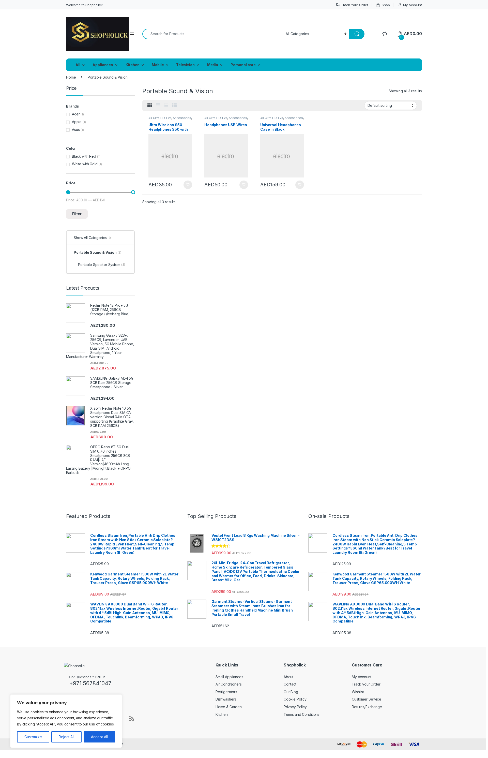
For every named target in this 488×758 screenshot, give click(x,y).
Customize (33, 737)
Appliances (103, 65)
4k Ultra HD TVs (159, 118)
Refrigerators (226, 692)
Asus (76, 129)
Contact (290, 684)
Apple (77, 122)
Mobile (158, 65)
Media (212, 65)
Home (71, 77)
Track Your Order (354, 5)
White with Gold (85, 164)
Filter (77, 214)
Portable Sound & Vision (97, 252)
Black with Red (84, 156)
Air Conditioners (229, 684)
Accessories (182, 118)
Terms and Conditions (301, 714)
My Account (412, 5)
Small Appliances (229, 677)
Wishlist (358, 692)
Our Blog (291, 692)
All (77, 65)
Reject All (66, 737)
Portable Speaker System (101, 264)
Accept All (99, 737)
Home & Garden (229, 707)
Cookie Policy (295, 699)
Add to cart (188, 185)
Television (185, 65)
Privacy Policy (295, 707)
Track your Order (366, 684)
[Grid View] (149, 105)
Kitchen (133, 65)
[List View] (166, 105)
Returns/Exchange (367, 707)
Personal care (243, 65)
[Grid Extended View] (158, 105)
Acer (76, 114)
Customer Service (366, 699)
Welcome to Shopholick (84, 5)
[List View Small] (174, 105)
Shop (386, 5)
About (288, 677)
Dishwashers (226, 699)
